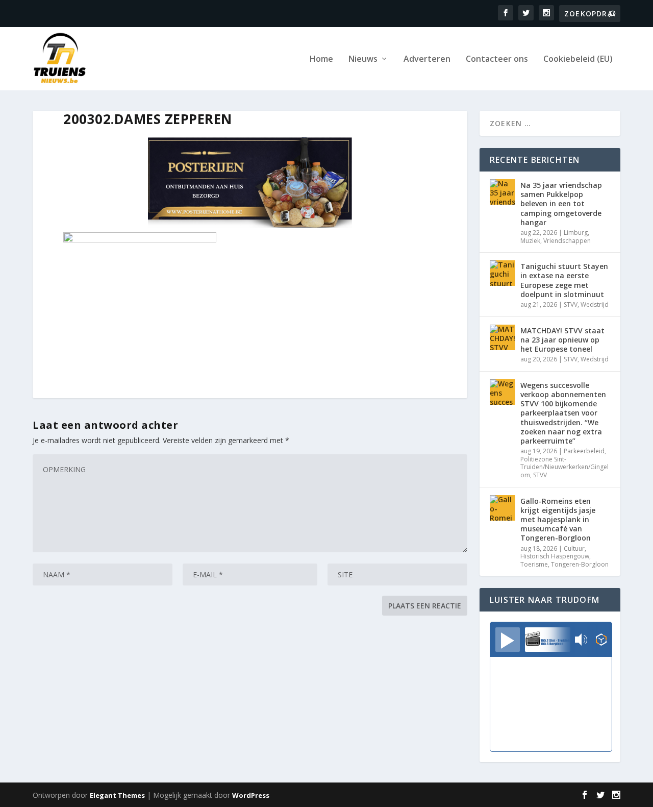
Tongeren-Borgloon (580, 564)
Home (321, 59)
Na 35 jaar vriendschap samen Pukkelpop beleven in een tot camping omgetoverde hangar (561, 203)
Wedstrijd (595, 304)
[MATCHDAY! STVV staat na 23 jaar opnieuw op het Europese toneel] (502, 337)
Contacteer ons (497, 59)
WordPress (250, 795)
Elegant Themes (117, 795)
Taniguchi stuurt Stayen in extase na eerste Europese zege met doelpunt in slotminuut (564, 280)
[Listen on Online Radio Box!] (601, 640)
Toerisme (534, 564)
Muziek (530, 240)
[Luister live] (507, 639)
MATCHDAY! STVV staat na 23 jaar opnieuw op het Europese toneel (562, 340)
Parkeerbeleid (584, 451)
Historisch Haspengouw (554, 556)
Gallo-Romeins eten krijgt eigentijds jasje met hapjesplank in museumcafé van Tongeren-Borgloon (557, 519)
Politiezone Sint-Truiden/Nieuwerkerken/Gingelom (564, 467)
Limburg (576, 232)
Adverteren (427, 59)
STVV (570, 304)
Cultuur (574, 548)
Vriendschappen (567, 240)
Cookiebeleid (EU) (578, 59)
